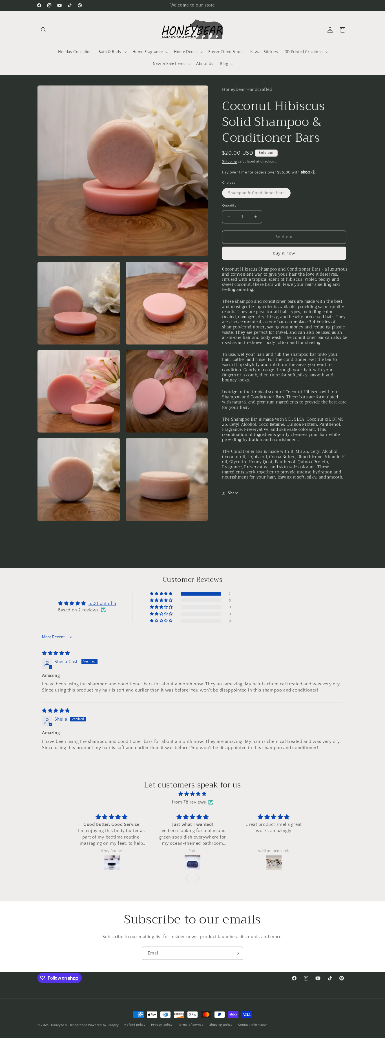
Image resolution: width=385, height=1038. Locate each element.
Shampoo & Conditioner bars (259, 194)
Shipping (229, 161)
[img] (56, 653)
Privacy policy (162, 1024)
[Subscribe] (237, 953)
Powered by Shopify (103, 1025)
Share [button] (233, 493)
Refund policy (134, 1024)
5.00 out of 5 (102, 603)
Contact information (252, 1024)
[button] (43, 30)
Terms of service (191, 1024)
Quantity (229, 205)
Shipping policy (221, 1024)
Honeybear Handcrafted (69, 1025)
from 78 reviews (189, 802)
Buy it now (284, 253)
